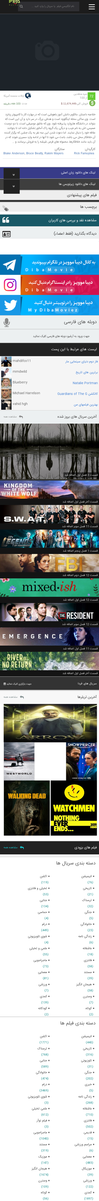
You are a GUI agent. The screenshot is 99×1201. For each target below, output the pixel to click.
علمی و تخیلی (38, 948)
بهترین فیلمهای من (86, 404)
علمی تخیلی (39, 1108)
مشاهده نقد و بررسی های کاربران (73, 220)
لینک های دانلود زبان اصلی (78, 172)
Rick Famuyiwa (84, 153)
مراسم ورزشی (83, 1144)
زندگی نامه (85, 1096)
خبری (88, 1084)
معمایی (87, 1156)
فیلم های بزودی (85, 848)
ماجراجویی (40, 1132)
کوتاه (44, 1192)
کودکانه (42, 1008)
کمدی (88, 1192)
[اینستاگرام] (49, 292)
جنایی (43, 1060)
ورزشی (87, 1180)
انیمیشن (86, 1036)
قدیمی (88, 1132)
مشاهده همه (10, 417)
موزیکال (87, 1168)
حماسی (42, 912)
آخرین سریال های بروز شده (77, 417)
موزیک (42, 1156)
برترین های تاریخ (87, 372)
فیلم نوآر (42, 1120)
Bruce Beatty (34, 153)
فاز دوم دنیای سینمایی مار (81, 361)
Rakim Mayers (53, 153)
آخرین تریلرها (87, 697)
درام (44, 1084)
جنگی (88, 1072)
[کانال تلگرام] (49, 272)
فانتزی (88, 1120)
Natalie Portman (85, 383)
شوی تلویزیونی (37, 1096)
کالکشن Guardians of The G (77, 394)
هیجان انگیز (39, 1168)
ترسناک (42, 1048)
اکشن (43, 1036)
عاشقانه (87, 1108)
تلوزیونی (86, 1060)
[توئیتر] (49, 313)
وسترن (42, 1180)
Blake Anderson (14, 153)
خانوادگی (41, 1072)
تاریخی (87, 1048)
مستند (43, 1144)
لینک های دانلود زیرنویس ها (77, 184)
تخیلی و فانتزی (37, 888)
